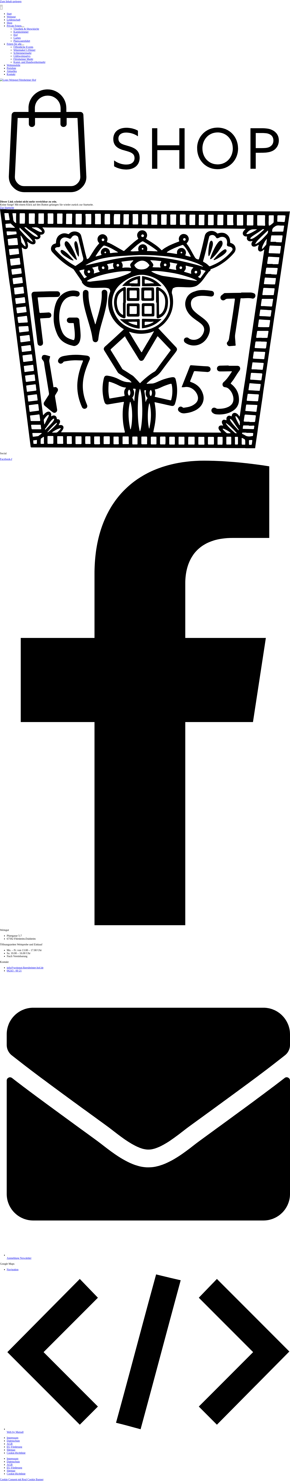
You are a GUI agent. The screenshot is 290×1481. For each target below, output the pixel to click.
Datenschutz (13, 1440)
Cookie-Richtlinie (16, 1452)
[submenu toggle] (22, 26)
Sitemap (11, 1449)
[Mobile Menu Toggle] (1, 5)
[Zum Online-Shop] (145, 198)
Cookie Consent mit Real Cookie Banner (21, 1479)
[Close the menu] (1, 8)
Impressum (12, 1437)
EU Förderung (14, 1446)
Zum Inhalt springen (10, 1)
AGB (10, 1443)
